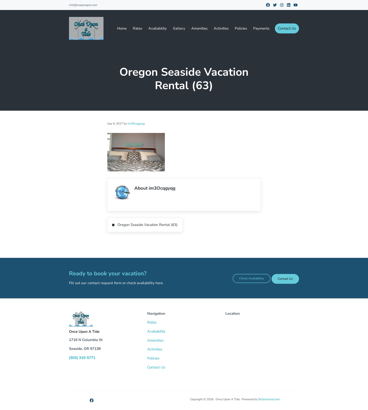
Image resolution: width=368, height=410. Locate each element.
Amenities (155, 340)
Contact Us (285, 279)
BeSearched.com (269, 399)
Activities (154, 349)
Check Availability (251, 278)
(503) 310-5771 (82, 357)
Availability (156, 331)
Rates (152, 322)
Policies (153, 358)
